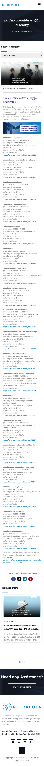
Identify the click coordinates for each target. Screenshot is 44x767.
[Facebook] (13, 741)
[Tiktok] (31, 741)
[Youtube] (25, 741)
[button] (13, 579)
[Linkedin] (19, 741)
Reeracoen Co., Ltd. (28, 757)
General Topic (26, 31)
